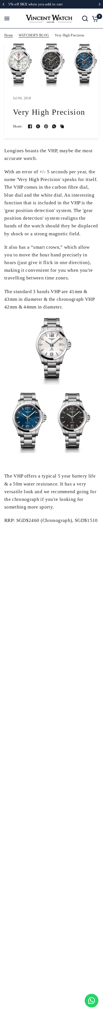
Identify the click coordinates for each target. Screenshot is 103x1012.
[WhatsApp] (54, 126)
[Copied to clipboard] (62, 126)
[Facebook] (30, 126)
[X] (38, 126)
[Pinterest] (46, 126)
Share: (18, 126)
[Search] (85, 18)
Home (8, 35)
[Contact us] (91, 1000)
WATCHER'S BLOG (34, 35)
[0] (94, 18)
